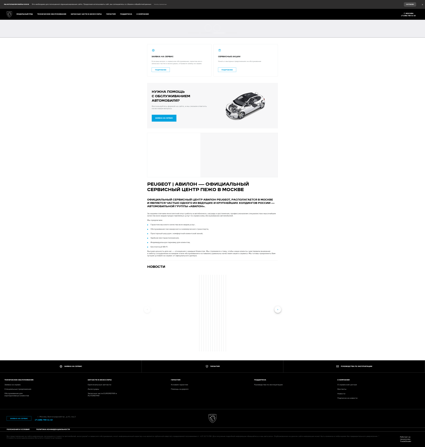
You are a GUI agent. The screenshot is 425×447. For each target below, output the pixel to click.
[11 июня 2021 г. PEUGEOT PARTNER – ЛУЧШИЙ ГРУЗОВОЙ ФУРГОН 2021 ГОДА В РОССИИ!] (212, 313)
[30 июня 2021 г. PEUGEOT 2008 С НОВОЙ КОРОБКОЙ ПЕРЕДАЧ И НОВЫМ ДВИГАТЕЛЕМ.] (210, 313)
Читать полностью (160, 4)
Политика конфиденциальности (53, 429)
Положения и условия (18, 429)
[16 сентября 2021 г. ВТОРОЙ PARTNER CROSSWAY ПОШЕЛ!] (201, 313)
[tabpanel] (199, 312)
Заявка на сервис (164, 118)
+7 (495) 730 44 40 (408, 15)
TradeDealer (405, 441)
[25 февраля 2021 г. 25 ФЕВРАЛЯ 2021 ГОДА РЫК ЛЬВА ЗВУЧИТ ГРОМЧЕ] (221, 313)
